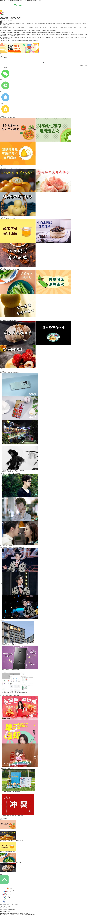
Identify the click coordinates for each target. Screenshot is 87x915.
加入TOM (16, 912)
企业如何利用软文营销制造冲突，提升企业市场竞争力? (12, 815)
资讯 (3, 0)
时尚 (12, 0)
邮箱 (23, 0)
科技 (40, 0)
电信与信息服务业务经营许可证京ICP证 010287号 (9, 904)
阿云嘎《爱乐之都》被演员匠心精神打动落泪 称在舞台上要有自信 (12, 547)
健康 (31, 0)
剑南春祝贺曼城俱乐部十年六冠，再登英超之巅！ (11, 791)
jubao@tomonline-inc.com (30, 914)
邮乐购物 (5, 912)
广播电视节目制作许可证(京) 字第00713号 (8, 906)
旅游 (16, 0)
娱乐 (6, 0)
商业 (25, 0)
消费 (35, 0)
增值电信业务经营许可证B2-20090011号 (7, 909)
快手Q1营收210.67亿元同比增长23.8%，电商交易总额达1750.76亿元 (15, 643)
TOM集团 (2, 912)
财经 (29, 0)
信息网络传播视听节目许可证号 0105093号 (8, 907)
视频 (27, 0)
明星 (10, 0)
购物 (39, 0)
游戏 (14, 0)
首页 (1, 0)
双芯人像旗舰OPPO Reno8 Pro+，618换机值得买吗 (9, 372)
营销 (21, 0)
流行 (4, 0)
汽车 (37, 0)
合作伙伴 (9, 912)
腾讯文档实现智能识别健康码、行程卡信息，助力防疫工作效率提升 (14, 692)
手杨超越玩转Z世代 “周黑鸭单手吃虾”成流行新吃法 (9, 695)
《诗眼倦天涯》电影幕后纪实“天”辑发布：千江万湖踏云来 (13, 470)
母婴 (20, 0)
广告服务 (12, 912)
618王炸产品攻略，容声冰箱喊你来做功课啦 (10, 669)
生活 (18, 0)
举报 (1, 56)
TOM (3, 670)
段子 (33, 0)
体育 (8, 0)
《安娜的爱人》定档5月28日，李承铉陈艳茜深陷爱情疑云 (10, 473)
